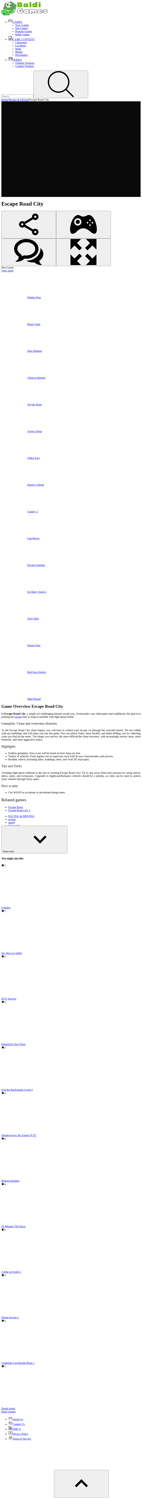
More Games (8, 1411)
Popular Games (23, 31)
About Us (17, 1419)
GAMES (17, 22)
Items (18, 48)
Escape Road (15, 807)
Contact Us (18, 1424)
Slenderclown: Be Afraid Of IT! (18, 1135)
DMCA (16, 1429)
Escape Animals (36, 565)
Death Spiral (8, 1408)
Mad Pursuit (34, 698)
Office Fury (33, 458)
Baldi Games (22, 34)
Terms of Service (21, 1438)
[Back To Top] (81, 1484)
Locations (20, 45)
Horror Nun (33, 645)
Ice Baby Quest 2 (36, 591)
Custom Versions (24, 66)
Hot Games (21, 28)
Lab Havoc (33, 538)
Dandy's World (35, 484)
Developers (21, 55)
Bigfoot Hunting (10, 1180)
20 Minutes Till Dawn (13, 1226)
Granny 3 (32, 511)
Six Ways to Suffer (11, 953)
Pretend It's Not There (13, 1044)
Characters (21, 42)
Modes (19, 51)
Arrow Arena (34, 431)
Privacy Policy (20, 1433)
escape (18, 716)
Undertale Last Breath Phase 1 (18, 1363)
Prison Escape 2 (10, 1317)
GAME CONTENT (23, 39)
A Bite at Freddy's (11, 1271)
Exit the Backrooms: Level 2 (17, 1089)
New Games (22, 25)
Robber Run (34, 297)
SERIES (17, 59)
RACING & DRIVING (21, 816)
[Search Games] (60, 84)
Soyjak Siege (34, 404)
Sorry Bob (33, 618)
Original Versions (24, 63)
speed (11, 822)
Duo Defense (34, 351)
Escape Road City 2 (19, 810)
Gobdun (5, 907)
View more (7, 270)
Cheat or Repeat (36, 377)
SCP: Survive (8, 998)
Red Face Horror (36, 672)
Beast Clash (33, 324)
